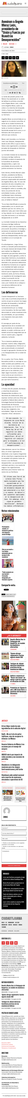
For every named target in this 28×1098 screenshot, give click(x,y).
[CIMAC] (3, 47)
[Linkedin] (17, 57)
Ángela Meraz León (10, 594)
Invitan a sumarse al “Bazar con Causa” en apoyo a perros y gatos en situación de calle (18, 679)
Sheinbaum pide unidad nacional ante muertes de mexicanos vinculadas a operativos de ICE (13, 777)
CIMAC (12, 47)
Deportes (5, 771)
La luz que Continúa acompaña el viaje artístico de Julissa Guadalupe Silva (14, 878)
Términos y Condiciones (9, 1048)
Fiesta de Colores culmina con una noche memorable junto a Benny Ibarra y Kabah (12, 896)
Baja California (15, 659)
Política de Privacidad (8, 1046)
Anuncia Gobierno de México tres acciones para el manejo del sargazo (13, 746)
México (4, 741)
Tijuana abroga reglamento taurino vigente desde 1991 (17, 655)
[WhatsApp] (13, 57)
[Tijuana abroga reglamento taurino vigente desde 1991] (5, 656)
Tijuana (13, 683)
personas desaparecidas (8, 596)
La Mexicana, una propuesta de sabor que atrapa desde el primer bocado (13, 890)
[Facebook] (3, 57)
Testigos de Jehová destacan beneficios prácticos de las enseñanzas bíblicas (17, 666)
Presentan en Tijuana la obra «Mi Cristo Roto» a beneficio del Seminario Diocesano (18, 691)
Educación (13, 649)
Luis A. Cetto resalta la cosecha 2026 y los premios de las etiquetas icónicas (13, 904)
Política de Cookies (7, 1044)
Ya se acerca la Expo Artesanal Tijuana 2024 (20, 799)
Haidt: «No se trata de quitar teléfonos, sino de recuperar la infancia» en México (12, 736)
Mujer (5, 44)
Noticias (11, 44)
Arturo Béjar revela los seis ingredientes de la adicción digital (13, 727)
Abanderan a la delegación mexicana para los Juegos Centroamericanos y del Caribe (12, 767)
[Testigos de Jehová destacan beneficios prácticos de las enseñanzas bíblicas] (5, 666)
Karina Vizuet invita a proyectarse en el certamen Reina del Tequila (13, 884)
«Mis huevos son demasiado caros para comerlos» (7, 798)
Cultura (13, 695)
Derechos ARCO (6, 1042)
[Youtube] (16, 943)
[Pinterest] (10, 57)
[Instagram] (7, 943)
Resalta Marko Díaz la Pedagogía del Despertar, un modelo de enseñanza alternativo (17, 643)
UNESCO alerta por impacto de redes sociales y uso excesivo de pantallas (13, 756)
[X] (6, 57)
